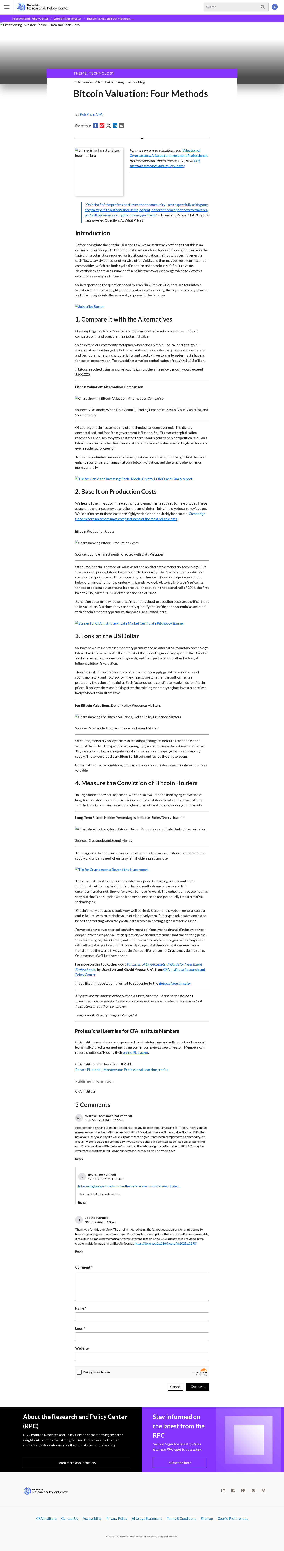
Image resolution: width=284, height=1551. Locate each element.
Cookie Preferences (233, 1518)
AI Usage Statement (147, 1518)
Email (79, 1328)
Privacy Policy (116, 1518)
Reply (79, 1159)
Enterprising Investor (68, 18)
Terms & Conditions (181, 1518)
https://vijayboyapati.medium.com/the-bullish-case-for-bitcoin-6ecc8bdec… (129, 1186)
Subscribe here (180, 1463)
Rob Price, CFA (91, 114)
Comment (82, 1267)
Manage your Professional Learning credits (135, 1069)
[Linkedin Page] (223, 1490)
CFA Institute (46, 1518)
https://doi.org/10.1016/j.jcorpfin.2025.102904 (166, 1243)
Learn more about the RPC (77, 1463)
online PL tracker (135, 1052)
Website (82, 1348)
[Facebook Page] (233, 1490)
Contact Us (69, 1518)
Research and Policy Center (30, 18)
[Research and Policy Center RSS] (263, 1490)
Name (79, 1308)
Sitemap (207, 1518)
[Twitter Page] (243, 1490)
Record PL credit (88, 1069)
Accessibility (92, 1518)
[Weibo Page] (253, 1490)
